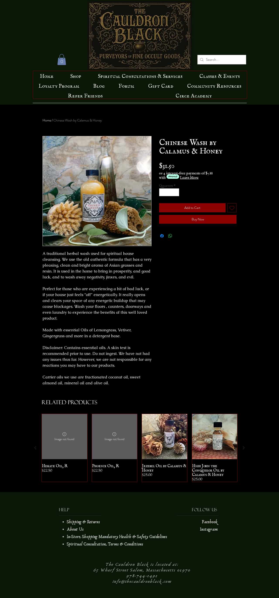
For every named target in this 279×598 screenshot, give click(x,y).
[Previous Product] (35, 447)
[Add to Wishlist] (231, 207)
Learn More (189, 176)
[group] (139, 448)
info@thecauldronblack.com (141, 581)
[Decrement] (162, 192)
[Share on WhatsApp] (170, 236)
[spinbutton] (169, 192)
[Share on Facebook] (162, 236)
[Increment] (176, 192)
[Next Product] (243, 447)
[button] (61, 59)
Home (47, 120)
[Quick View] (164, 436)
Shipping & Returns (84, 522)
